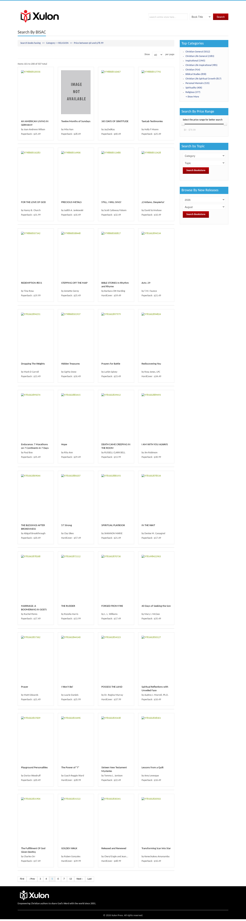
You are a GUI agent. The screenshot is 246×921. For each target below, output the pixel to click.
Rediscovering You (151, 364)
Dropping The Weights (33, 364)
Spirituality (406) (193, 87)
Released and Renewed (113, 848)
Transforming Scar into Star (156, 848)
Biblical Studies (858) (195, 74)
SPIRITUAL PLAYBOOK (113, 525)
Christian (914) (192, 69)
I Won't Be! (67, 687)
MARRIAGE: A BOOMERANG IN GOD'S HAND (34, 610)
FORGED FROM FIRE (112, 606)
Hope (64, 444)
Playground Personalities (34, 767)
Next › (80, 879)
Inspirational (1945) (195, 60)
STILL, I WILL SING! (111, 202)
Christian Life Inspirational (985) (201, 65)
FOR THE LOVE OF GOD (33, 202)
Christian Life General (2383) (199, 56)
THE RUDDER (68, 606)
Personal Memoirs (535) (197, 83)
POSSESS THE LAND (111, 687)
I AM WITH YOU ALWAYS (155, 444)
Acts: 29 (146, 283)
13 (70, 879)
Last (90, 879)
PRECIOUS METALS (71, 202)
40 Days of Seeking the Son (156, 606)
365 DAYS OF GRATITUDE (114, 121)
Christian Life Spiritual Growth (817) (203, 78)
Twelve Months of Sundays (75, 121)
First (22, 879)
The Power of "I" (70, 767)
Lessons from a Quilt (153, 767)
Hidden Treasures (70, 364)
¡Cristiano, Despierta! (153, 202)
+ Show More (192, 96)
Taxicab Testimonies (152, 121)
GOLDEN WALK (69, 848)
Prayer (24, 687)
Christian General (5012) (197, 51)
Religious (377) (192, 92)
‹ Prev (32, 879)
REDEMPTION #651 (31, 283)
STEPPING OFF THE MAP (74, 283)
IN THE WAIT (148, 525)
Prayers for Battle (110, 364)
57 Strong (66, 525)
